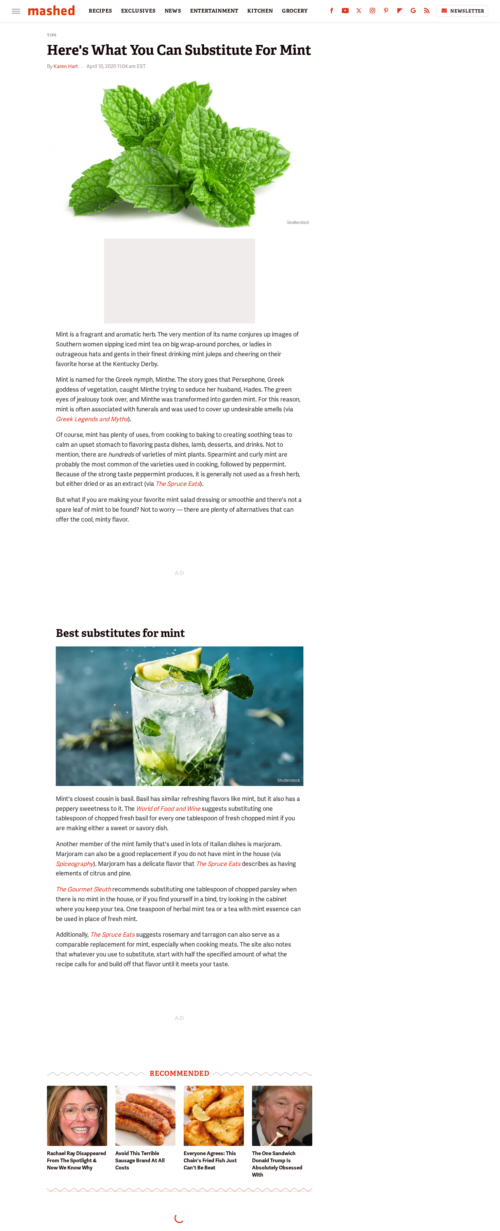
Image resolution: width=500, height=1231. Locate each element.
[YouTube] (345, 12)
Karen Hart (65, 66)
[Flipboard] (400, 12)
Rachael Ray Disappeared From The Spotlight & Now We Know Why (76, 1160)
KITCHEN (260, 10)
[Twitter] (359, 12)
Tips (52, 35)
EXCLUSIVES (138, 10)
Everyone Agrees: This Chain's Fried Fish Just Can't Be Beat (210, 1160)
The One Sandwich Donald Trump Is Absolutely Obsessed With (277, 1164)
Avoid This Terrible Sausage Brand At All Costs (140, 1160)
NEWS (173, 10)
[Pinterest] (386, 12)
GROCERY (295, 10)
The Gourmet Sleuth (83, 889)
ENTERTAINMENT (214, 10)
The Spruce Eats (218, 864)
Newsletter (467, 11)
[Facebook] (332, 12)
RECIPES (100, 10)
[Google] (413, 12)
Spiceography (74, 864)
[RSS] (427, 12)
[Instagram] (372, 12)
